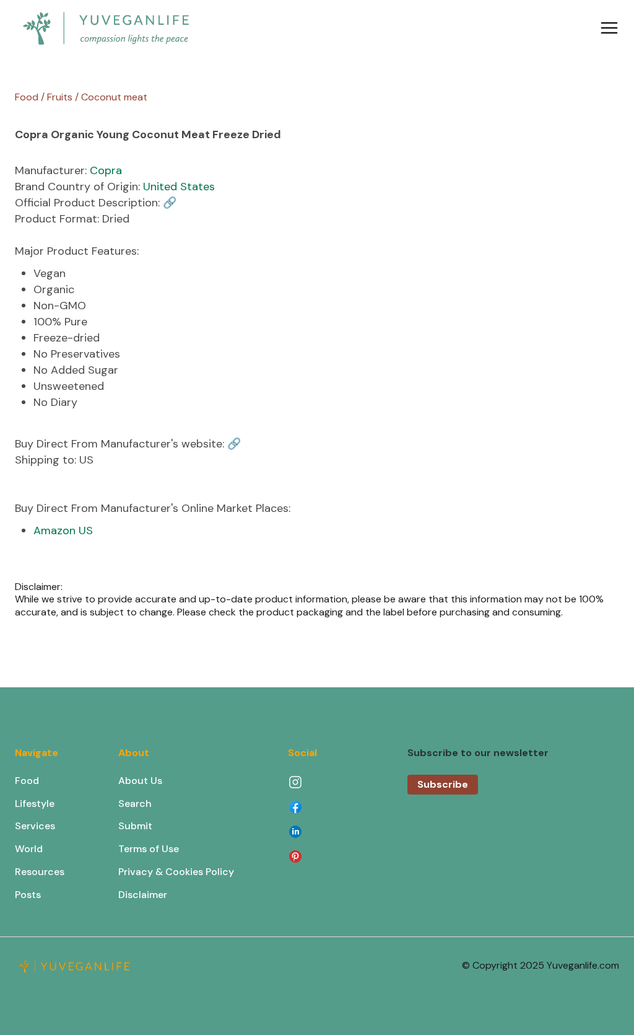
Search (135, 803)
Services (35, 825)
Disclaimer (142, 894)
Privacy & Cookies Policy (176, 871)
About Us (140, 780)
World (29, 848)
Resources (39, 871)
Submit (135, 825)
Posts (28, 894)
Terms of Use (148, 848)
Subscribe (442, 784)
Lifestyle (34, 803)
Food (27, 780)
